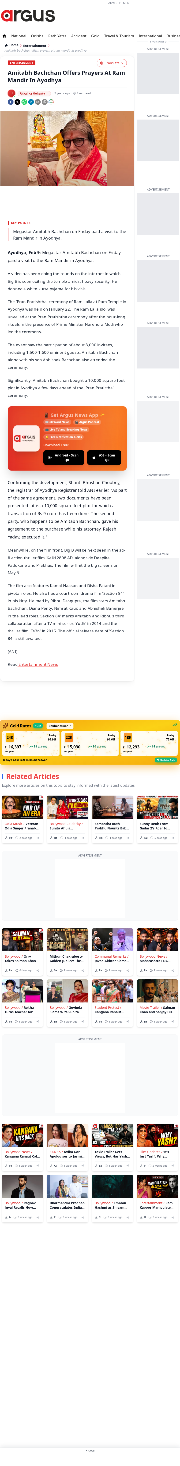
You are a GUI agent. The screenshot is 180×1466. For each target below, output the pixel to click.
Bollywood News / (153, 956)
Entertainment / (152, 1203)
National (18, 36)
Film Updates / (151, 1152)
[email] (38, 102)
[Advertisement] (119, 17)
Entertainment (34, 46)
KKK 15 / (56, 1152)
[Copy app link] (45, 102)
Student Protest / (108, 1007)
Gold (95, 36)
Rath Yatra (57, 36)
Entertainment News (38, 664)
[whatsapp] (24, 102)
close (90, 1450)
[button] (31, 743)
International (150, 36)
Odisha (37, 36)
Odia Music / (15, 824)
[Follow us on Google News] (51, 101)
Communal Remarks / (111, 956)
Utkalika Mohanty (32, 94)
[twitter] (17, 102)
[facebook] (11, 102)
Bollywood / (14, 956)
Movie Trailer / (151, 1007)
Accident (78, 36)
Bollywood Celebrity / (66, 824)
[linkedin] (31, 102)
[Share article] (37, 838)
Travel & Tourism (119, 36)
